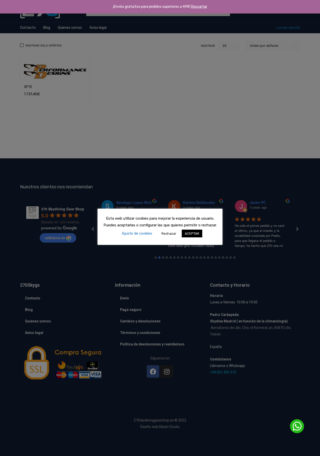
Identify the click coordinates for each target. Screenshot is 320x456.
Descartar (199, 7)
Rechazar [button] (169, 233)
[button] (297, 426)
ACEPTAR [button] (192, 233)
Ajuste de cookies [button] (137, 233)
